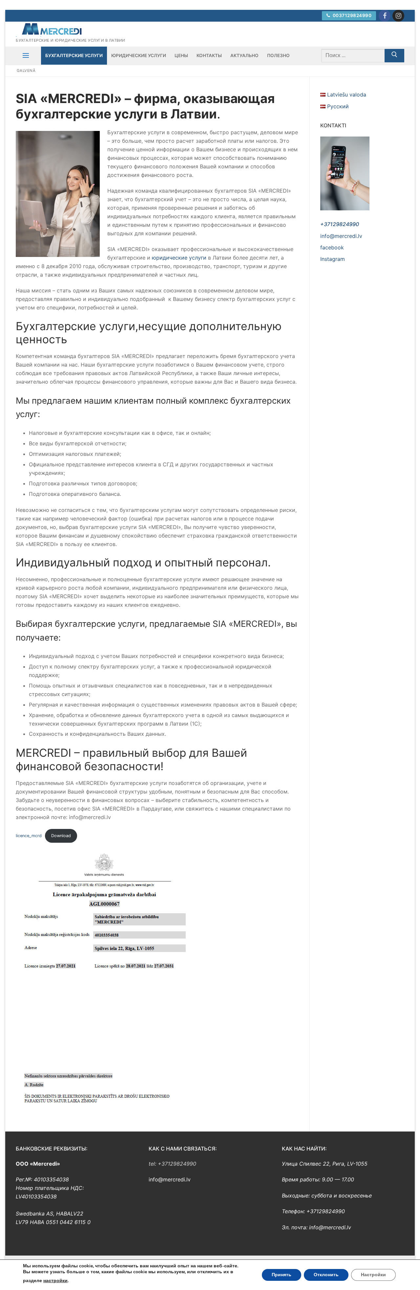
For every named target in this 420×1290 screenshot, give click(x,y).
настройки (55, 1281)
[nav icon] (26, 56)
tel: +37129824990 (172, 1163)
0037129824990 (351, 15)
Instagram (332, 259)
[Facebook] (384, 16)
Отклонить (326, 1275)
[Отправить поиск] (394, 56)
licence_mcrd (29, 835)
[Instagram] (398, 16)
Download (61, 835)
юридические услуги (180, 257)
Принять (281, 1275)
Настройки (373, 1275)
